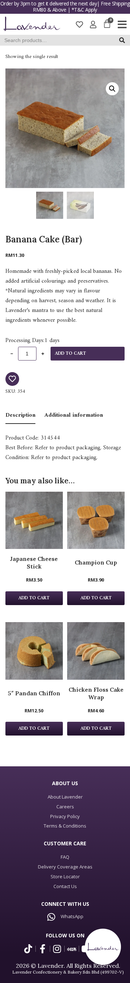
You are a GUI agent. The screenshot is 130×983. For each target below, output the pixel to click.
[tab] (20, 416)
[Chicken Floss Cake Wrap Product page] (96, 651)
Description (20, 415)
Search (124, 42)
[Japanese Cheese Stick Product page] (34, 520)
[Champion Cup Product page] (96, 520)
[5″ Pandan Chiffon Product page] (34, 651)
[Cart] (107, 24)
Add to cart (70, 354)
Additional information (73, 415)
